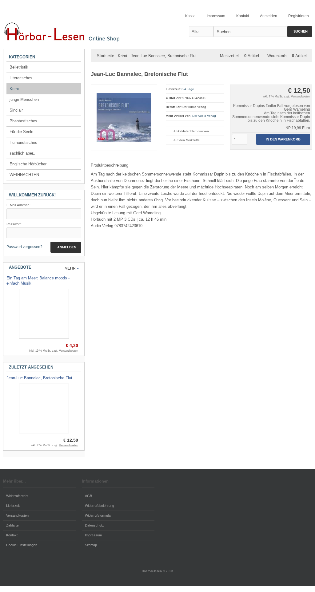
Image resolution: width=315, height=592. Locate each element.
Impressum (93, 535)
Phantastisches (23, 121)
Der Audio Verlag (204, 115)
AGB (88, 496)
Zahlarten (13, 525)
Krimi (14, 88)
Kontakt (12, 535)
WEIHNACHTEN (24, 174)
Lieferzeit (13, 505)
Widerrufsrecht (17, 496)
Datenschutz (94, 525)
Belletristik (19, 67)
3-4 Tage (187, 89)
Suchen (299, 31)
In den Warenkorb (283, 139)
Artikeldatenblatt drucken (191, 131)
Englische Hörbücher (28, 164)
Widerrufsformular (98, 515)
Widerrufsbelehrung (99, 505)
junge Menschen (24, 99)
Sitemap (91, 545)
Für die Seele (21, 131)
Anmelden (66, 247)
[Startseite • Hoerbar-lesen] (64, 31)
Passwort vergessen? (24, 247)
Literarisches (21, 78)
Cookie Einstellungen (21, 545)
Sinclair (16, 110)
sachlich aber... (23, 153)
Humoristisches (23, 142)
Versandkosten (300, 96)
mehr (72, 268)
